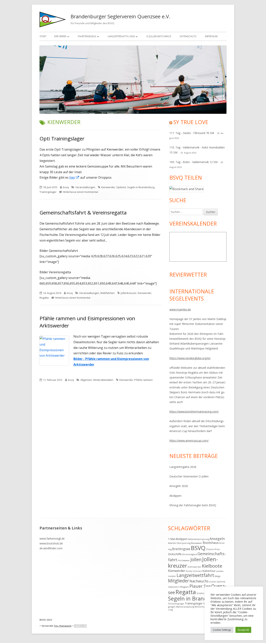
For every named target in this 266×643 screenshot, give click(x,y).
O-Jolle (212, 581)
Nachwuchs (199, 581)
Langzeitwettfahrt (195, 575)
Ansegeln (217, 538)
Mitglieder (178, 581)
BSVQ (198, 548)
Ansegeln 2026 (178, 486)
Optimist (121, 187)
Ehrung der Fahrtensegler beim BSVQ (192, 505)
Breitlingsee (181, 549)
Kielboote (212, 566)
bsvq (66, 187)
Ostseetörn (173, 587)
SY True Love (191, 122)
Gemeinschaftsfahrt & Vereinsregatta (83, 212)
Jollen (196, 560)
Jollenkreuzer (129, 293)
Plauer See (200, 586)
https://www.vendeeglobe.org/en (190, 358)
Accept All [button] (243, 630)
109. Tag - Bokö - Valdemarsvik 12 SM (193, 162)
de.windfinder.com (51, 548)
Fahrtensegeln (87, 36)
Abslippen (175, 495)
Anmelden (80, 626)
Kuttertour (208, 571)
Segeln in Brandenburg (140, 187)
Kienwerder (108, 187)
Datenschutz (188, 36)
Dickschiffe (175, 554)
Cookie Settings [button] (222, 630)
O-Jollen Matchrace (158, 36)
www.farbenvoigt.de (52, 538)
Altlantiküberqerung (198, 539)
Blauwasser (196, 543)
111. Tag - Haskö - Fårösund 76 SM (191, 133)
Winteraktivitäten (103, 380)
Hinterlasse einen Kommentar (80, 192)
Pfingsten (184, 587)
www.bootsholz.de (51, 543)
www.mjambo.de (180, 309)
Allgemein (86, 380)
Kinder (189, 571)
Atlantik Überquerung (179, 543)
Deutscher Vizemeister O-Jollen (189, 476)
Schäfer (200, 593)
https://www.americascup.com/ (189, 440)
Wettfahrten (107, 293)
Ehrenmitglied (189, 554)
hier (74, 177)
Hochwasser (184, 560)
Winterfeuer (201, 606)
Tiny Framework (62, 626)
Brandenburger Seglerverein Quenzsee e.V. (120, 16)
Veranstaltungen (85, 187)
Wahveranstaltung (185, 606)
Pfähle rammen (143, 380)
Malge (218, 576)
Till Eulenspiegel (176, 603)
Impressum (211, 36)
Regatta (44, 297)
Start (43, 36)
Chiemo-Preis (213, 549)
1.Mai (171, 539)
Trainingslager (48, 192)
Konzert (197, 571)
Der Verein (60, 36)
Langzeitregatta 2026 (121, 36)
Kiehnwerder (194, 566)
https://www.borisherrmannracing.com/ (194, 411)
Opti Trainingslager (62, 138)
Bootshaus (211, 543)
